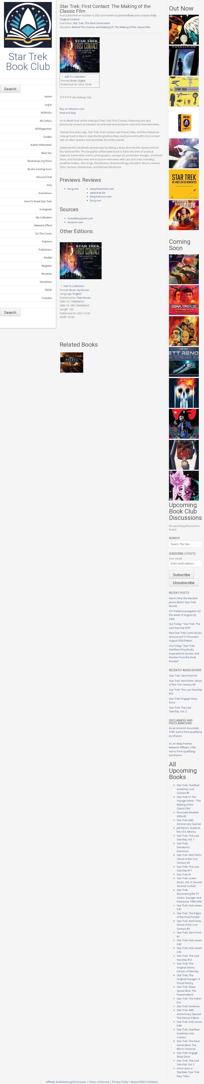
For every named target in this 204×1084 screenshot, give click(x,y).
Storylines (46, 282)
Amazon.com (75, 222)
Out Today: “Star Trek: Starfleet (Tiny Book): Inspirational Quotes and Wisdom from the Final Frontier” (184, 653)
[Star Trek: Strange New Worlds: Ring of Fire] (184, 229)
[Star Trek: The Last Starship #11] (184, 499)
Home (48, 96)
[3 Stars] (66, 97)
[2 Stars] (63, 97)
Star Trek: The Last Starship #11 (188, 868)
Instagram (46, 209)
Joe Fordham (126, 15)
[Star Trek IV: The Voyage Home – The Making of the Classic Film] (184, 314)
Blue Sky (46, 153)
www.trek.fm (97, 192)
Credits (47, 137)
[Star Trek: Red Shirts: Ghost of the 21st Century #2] (184, 469)
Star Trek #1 (184, 874)
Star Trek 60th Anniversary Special (189, 822)
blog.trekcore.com (101, 196)
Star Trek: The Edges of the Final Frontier (189, 915)
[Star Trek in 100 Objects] (184, 105)
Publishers (45, 249)
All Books (46, 112)
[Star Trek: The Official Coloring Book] (184, 167)
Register (47, 265)
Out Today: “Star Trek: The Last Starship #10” (184, 626)
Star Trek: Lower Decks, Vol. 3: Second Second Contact (189, 882)
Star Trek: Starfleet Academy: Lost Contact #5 (188, 789)
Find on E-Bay (68, 113)
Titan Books (84, 297)
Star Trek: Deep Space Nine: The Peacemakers (186, 990)
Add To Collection (75, 76)
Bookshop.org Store (40, 161)
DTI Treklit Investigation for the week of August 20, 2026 (185, 615)
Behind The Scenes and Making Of (92, 27)
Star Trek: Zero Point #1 (183, 675)
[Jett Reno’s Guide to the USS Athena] (184, 376)
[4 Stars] (68, 97)
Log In (48, 104)
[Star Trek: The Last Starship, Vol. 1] (184, 407)
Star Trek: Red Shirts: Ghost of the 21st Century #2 (189, 858)
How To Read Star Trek (38, 201)
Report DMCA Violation (144, 1082)
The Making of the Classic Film (132, 27)
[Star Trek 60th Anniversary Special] (184, 345)
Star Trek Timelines (188, 1006)
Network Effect (43, 225)
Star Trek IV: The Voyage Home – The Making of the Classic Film (189, 802)
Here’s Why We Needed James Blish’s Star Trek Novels (183, 602)
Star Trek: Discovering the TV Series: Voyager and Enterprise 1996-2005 (189, 895)
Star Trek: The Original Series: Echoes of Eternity (187, 967)
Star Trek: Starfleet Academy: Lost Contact (188, 1033)
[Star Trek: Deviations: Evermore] (184, 437)
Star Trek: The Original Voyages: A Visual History (188, 979)
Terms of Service (99, 1082)
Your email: (175, 558)
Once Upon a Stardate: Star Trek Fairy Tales (188, 1072)
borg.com (73, 189)
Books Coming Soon (40, 169)
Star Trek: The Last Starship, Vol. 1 (188, 837)
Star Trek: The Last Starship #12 (188, 958)
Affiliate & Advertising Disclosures (66, 1082)
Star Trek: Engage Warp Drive (187, 1055)
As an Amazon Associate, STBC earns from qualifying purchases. (185, 732)
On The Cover (43, 233)
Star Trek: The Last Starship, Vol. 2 (180, 709)
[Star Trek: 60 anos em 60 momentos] (184, 198)
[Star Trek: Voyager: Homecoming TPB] (184, 74)
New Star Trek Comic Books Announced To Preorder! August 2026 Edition (185, 636)
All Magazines (43, 128)
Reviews (47, 273)
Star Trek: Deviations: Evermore (183, 847)
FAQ (49, 185)
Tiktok (48, 290)
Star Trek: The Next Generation (91, 23)
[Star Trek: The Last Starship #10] (184, 43)
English (77, 294)
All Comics (46, 120)
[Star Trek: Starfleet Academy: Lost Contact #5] (184, 283)
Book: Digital (78, 80)
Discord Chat (44, 177)
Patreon (47, 241)
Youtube (47, 298)
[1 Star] (61, 97)
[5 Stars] (70, 97)
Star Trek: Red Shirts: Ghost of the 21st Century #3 (185, 682)
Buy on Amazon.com (72, 109)
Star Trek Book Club (28, 62)
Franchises (45, 193)
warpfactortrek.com (102, 189)
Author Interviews (41, 145)
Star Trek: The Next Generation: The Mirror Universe (188, 1045)
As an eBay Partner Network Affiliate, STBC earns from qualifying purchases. (182, 749)
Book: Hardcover (79, 290)
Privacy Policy (120, 1082)
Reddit (48, 257)
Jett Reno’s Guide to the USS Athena (188, 830)
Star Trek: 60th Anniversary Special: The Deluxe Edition (189, 1014)
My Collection (44, 217)
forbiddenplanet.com (80, 218)
